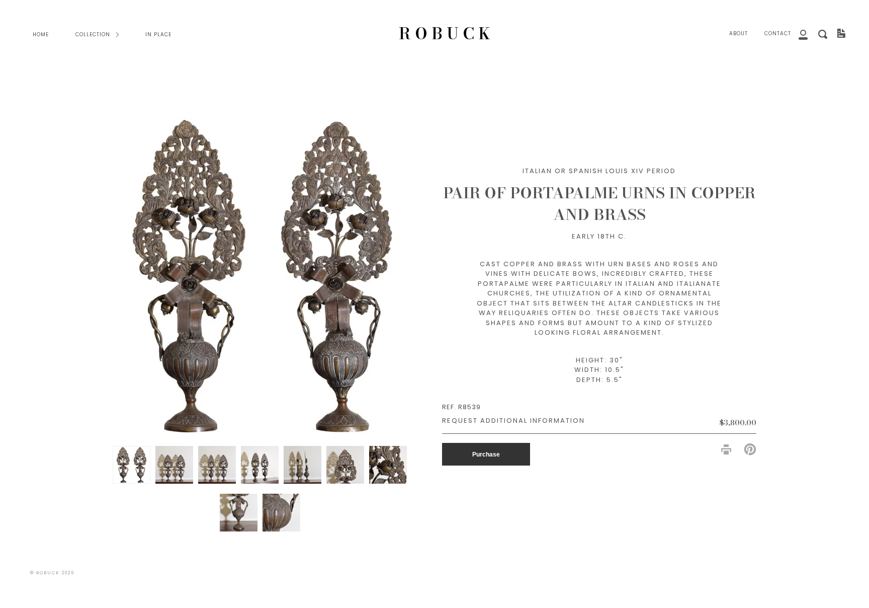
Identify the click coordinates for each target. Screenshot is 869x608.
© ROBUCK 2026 (52, 573)
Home (41, 34)
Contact (777, 33)
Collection (93, 34)
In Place (158, 34)
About (738, 33)
